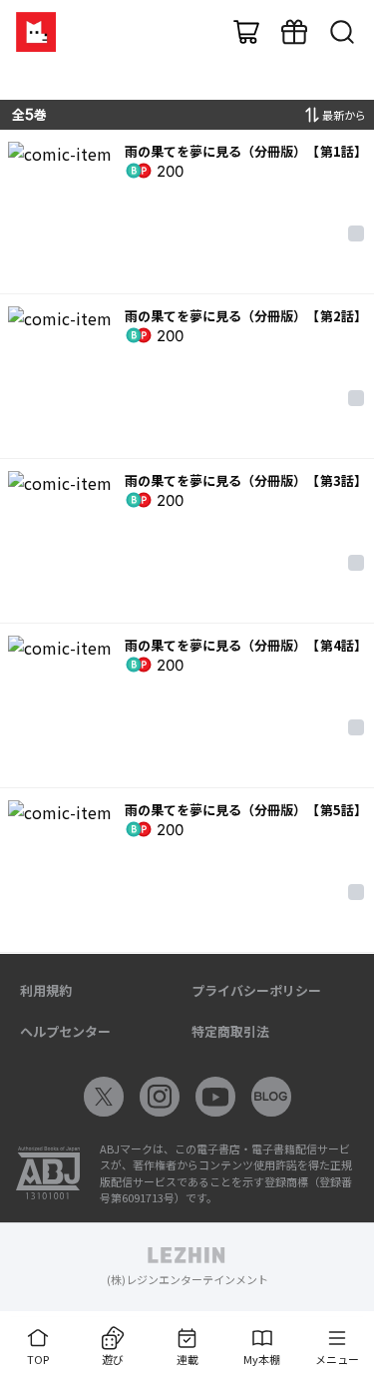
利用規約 (46, 990)
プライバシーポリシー (256, 990)
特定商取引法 (230, 1031)
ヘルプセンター (65, 1031)
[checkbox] (356, 233)
